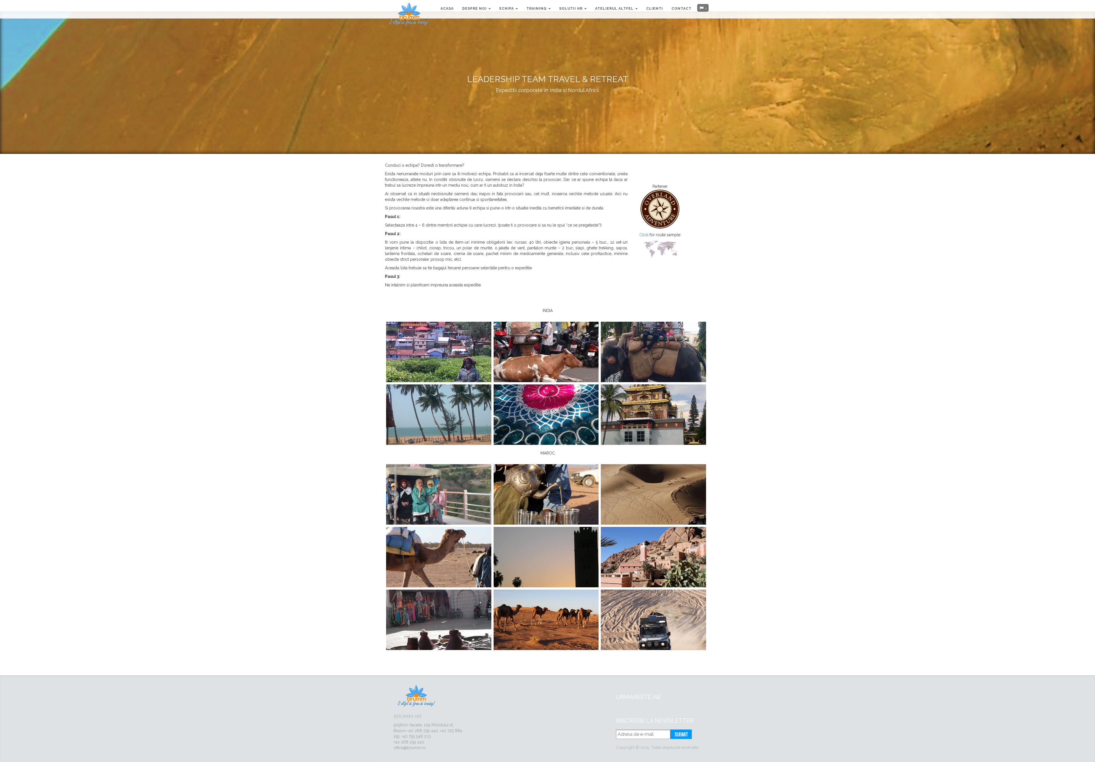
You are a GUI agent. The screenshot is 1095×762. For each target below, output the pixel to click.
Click (644, 235)
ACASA (447, 9)
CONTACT (682, 9)
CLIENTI (654, 9)
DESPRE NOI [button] (475, 9)
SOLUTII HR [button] (571, 9)
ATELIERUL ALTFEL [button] (615, 9)
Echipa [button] (507, 9)
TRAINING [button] (537, 9)
